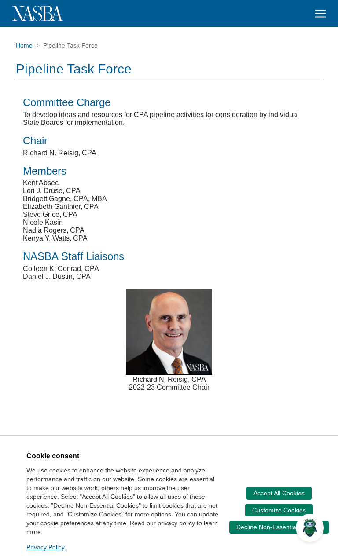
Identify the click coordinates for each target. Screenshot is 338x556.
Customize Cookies (279, 510)
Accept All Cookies (279, 493)
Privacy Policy (45, 547)
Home (24, 45)
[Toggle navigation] (320, 13)
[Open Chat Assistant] (310, 528)
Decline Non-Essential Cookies (279, 526)
